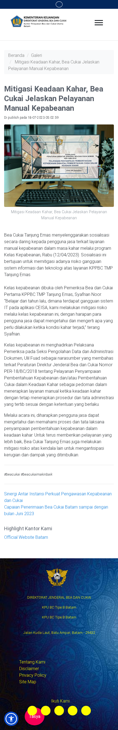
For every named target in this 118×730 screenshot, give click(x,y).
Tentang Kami (32, 662)
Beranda (16, 55)
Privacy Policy (32, 675)
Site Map (27, 681)
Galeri (36, 55)
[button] (11, 719)
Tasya (34, 716)
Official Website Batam (26, 537)
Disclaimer (29, 668)
